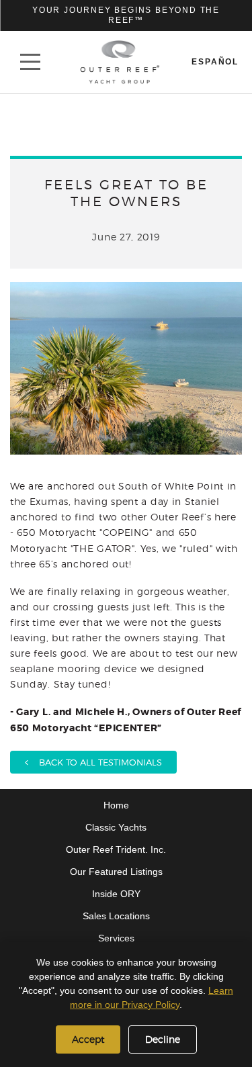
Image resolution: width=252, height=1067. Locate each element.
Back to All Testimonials (95, 762)
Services (116, 938)
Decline (162, 1039)
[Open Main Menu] (30, 62)
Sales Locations (116, 916)
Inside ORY (116, 893)
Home (116, 805)
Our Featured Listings (116, 871)
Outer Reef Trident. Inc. (116, 849)
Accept (88, 1039)
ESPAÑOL (215, 61)
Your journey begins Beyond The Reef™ (126, 15)
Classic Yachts (115, 827)
